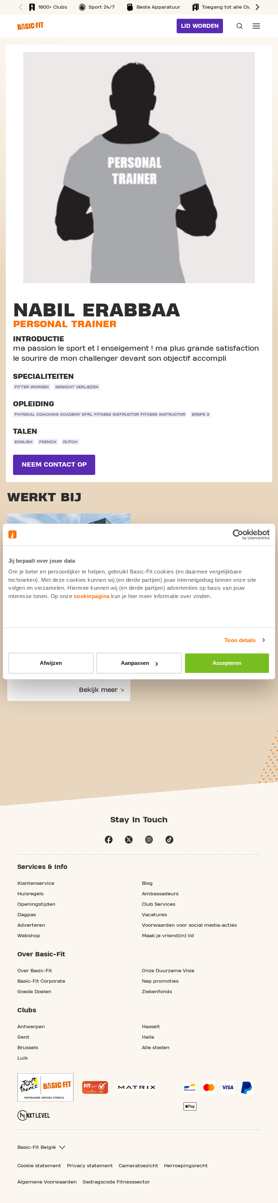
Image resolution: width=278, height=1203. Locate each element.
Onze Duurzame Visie (168, 970)
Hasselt (151, 1026)
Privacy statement (90, 1165)
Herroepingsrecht (186, 1165)
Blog (147, 883)
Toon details (240, 640)
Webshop (28, 935)
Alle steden (155, 1047)
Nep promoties (160, 981)
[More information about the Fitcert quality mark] (95, 1087)
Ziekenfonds (157, 991)
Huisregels (30, 893)
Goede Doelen (34, 991)
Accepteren (226, 663)
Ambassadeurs (160, 893)
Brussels (27, 1047)
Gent (23, 1037)
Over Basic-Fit (34, 970)
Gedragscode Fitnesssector (116, 1182)
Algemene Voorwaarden (47, 1182)
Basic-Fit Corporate (41, 981)
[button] (19, 7)
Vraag (237, 26)
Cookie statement (39, 1165)
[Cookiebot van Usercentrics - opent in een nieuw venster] (238, 534)
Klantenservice (35, 883)
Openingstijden (36, 904)
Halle (148, 1037)
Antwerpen (31, 1026)
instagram (149, 839)
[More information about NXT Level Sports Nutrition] (33, 1115)
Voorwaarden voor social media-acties (189, 925)
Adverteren (31, 925)
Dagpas (26, 914)
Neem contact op (54, 464)
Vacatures (154, 914)
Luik (22, 1058)
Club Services (158, 904)
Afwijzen (51, 663)
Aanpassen (135, 663)
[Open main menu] (256, 26)
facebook (108, 839)
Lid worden (200, 26)
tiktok (169, 839)
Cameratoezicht (138, 1165)
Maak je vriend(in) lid (168, 935)
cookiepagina (92, 596)
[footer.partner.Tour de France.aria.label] (45, 1087)
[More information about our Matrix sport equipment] (136, 1087)
